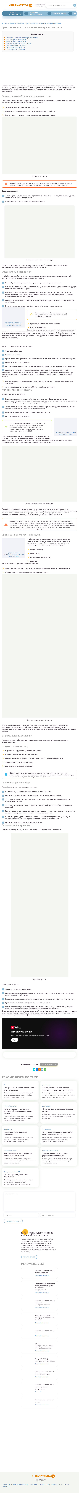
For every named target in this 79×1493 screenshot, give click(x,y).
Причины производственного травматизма (16, 1176)
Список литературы (51, 1484)
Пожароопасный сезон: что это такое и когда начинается (20, 1089)
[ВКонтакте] (37, 1069)
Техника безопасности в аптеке (44, 1401)
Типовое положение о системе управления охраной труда (54, 1155)
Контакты (41, 1484)
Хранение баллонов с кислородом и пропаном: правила (44, 1318)
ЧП (75, 13)
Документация (59, 13)
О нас (61, 1484)
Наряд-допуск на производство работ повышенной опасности (57, 1133)
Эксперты (5, 1486)
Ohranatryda (20, 5)
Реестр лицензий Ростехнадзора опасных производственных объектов (57, 1089)
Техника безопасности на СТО (44, 1332)
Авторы (67, 1484)
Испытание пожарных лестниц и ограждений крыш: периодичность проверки (18, 1111)
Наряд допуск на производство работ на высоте (57, 1110)
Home (6, 23)
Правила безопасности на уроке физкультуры (45, 1373)
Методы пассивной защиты (16, 41)
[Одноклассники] (39, 1069)
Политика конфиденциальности (18, 1484)
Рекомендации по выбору (15, 47)
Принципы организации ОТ (36, 13)
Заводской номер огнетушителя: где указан (45, 1360)
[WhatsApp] (45, 1069)
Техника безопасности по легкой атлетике (44, 1272)
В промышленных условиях (16, 45)
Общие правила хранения (15, 49)
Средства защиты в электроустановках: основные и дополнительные (13, 554)
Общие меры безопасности (16, 40)
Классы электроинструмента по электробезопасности (44, 1346)
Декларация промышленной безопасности (15, 1133)
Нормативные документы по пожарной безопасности (37, 1234)
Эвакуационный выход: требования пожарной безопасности (18, 1155)
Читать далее (29, 1257)
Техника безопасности (15, 13)
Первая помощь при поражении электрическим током (65, 433)
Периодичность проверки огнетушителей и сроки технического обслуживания (45, 1287)
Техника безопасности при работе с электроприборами (45, 1303)
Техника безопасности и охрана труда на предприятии (44, 1387)
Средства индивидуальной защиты (18, 43)
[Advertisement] (39, 67)
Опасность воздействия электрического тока (22, 38)
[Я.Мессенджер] (34, 1069)
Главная (5, 1484)
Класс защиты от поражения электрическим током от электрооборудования (13, 323)
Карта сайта (33, 1484)
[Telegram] (42, 1069)
